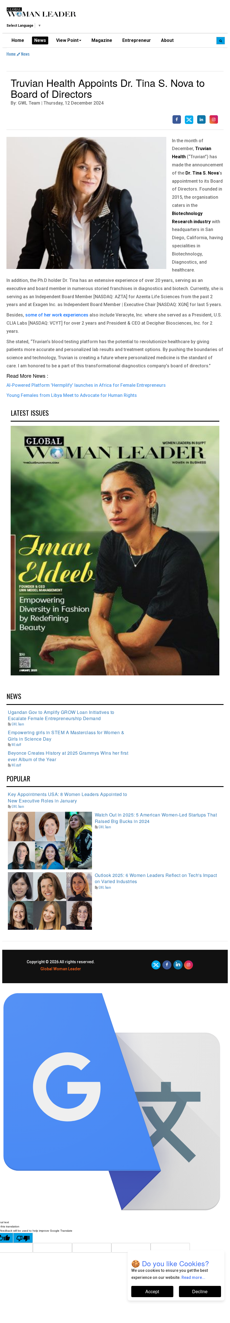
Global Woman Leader (60, 969)
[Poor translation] (23, 1238)
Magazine (101, 40)
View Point (67, 40)
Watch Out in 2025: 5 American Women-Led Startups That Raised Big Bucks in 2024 (156, 817)
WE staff (16, 744)
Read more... (193, 1277)
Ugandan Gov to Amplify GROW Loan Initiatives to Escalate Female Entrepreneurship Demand (61, 715)
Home (18, 40)
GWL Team (18, 724)
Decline (200, 1291)
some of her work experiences (56, 315)
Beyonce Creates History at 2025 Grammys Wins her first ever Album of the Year (68, 756)
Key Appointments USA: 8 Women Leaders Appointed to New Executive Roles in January (67, 797)
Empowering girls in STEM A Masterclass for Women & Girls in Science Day (66, 735)
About (167, 40)
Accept (152, 1291)
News (40, 40)
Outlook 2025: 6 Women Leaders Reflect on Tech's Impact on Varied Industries (156, 878)
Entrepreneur (136, 40)
